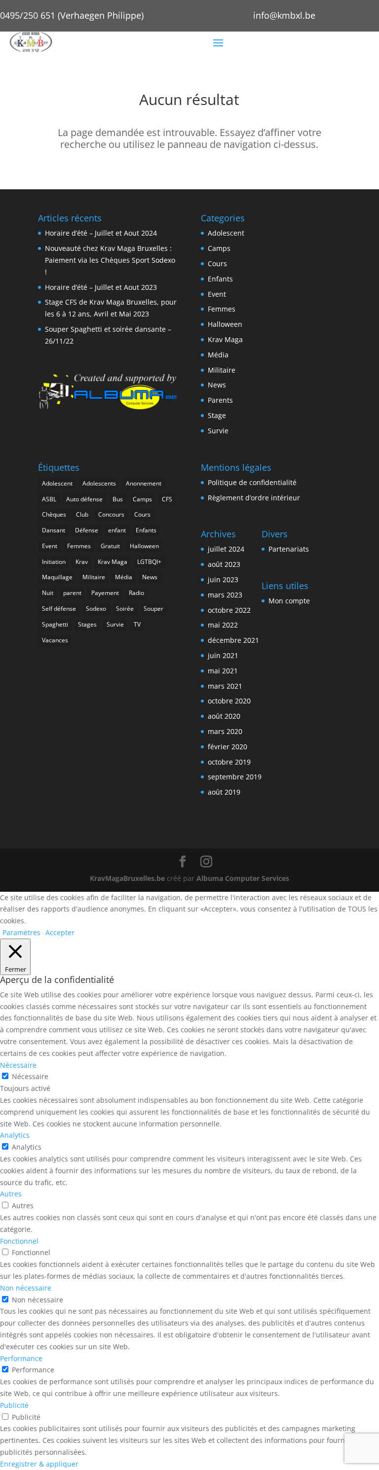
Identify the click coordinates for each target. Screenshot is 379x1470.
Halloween (225, 324)
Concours (111, 514)
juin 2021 (223, 655)
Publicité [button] (14, 1405)
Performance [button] (21, 1358)
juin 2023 (223, 579)
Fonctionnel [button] (19, 1241)
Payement (105, 593)
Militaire (221, 370)
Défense (86, 530)
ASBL (49, 499)
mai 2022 (223, 625)
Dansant (53, 530)
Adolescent (226, 233)
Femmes (221, 309)
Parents (220, 400)
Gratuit (110, 546)
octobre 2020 (229, 700)
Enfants (220, 278)
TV (137, 624)
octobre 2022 (229, 610)
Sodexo (96, 608)
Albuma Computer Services (242, 878)
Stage (217, 415)
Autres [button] (11, 1193)
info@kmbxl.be (284, 15)
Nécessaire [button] (18, 1065)
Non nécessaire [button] (25, 1288)
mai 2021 (223, 670)
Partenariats (288, 549)
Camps (219, 248)
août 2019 (224, 792)
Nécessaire (30, 1076)
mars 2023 (225, 594)
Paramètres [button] (21, 932)
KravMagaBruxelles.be (127, 878)
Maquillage (57, 577)
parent (72, 593)
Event (217, 294)
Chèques (54, 514)
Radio (136, 593)
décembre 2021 (233, 640)
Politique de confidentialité (252, 482)
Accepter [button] (60, 932)
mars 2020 (225, 731)
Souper (153, 608)
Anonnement (143, 483)
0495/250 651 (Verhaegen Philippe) (72, 15)
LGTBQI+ (149, 562)
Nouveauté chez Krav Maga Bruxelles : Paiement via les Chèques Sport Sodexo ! (110, 260)
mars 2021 (225, 686)
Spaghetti (55, 624)
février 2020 (227, 746)
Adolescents (99, 483)
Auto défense (84, 499)
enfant (117, 530)
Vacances (55, 640)
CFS (167, 499)
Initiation (54, 562)
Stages (87, 624)
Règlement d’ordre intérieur (254, 497)
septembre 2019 (235, 776)
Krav (82, 562)
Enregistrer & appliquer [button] (39, 1464)
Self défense (59, 608)
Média (218, 354)
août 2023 (224, 564)
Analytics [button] (15, 1135)
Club (82, 514)
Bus (118, 499)
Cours (217, 263)
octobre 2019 (229, 762)
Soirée (125, 608)
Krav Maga (225, 339)
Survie (218, 430)
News (217, 384)
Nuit (47, 593)
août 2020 (224, 716)
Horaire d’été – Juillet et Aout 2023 (101, 287)
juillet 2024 (226, 549)
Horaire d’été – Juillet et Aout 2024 (101, 233)
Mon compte (289, 600)
